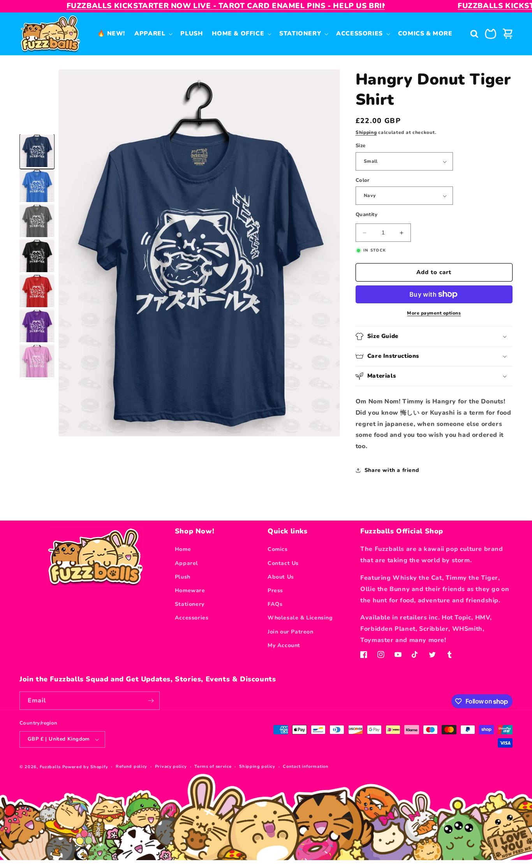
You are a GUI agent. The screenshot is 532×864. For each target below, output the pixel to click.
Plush (182, 577)
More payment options (434, 313)
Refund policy (131, 766)
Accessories (192, 617)
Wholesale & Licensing (300, 617)
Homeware (190, 590)
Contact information (305, 766)
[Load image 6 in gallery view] (37, 327)
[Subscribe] (150, 701)
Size (361, 146)
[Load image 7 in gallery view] (37, 362)
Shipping (366, 132)
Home (183, 549)
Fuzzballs (50, 767)
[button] (153, 33)
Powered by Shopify (85, 767)
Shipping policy (257, 766)
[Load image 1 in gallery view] (37, 151)
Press (275, 590)
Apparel (186, 563)
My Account (284, 645)
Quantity (366, 214)
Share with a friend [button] (392, 470)
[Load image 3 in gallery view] (37, 221)
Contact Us (283, 563)
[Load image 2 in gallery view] (37, 186)
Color (363, 180)
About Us (281, 577)
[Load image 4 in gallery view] (37, 257)
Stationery (189, 604)
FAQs (275, 604)
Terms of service (212, 766)
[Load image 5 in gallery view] (37, 292)
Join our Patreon (291, 631)
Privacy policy (171, 766)
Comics (278, 549)
